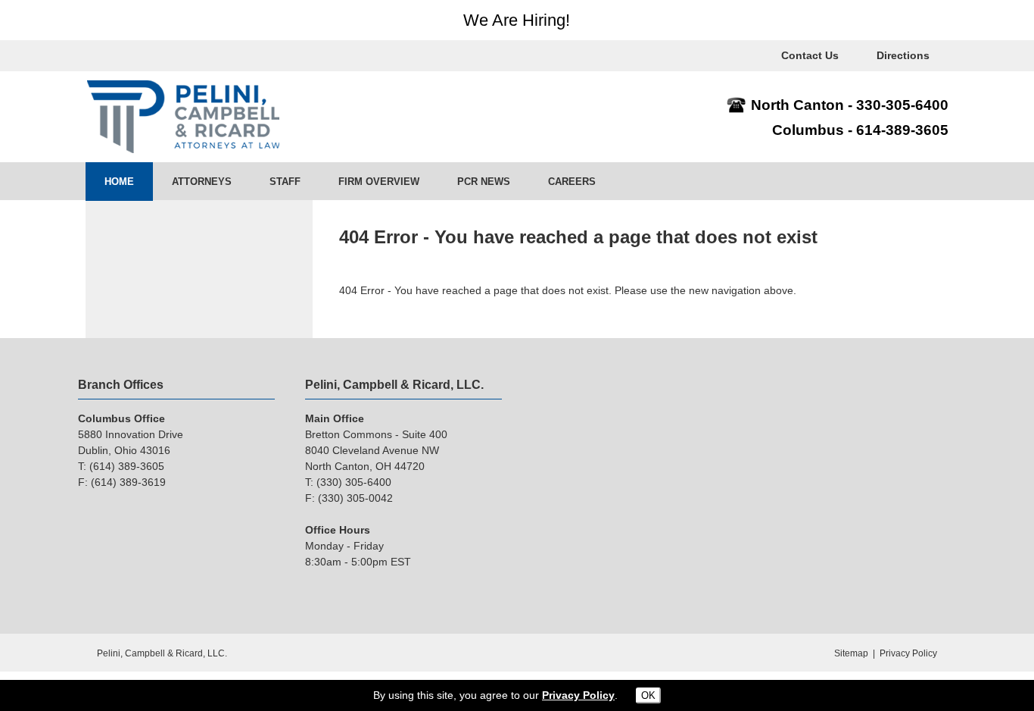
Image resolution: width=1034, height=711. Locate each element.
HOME (119, 181)
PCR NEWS (483, 181)
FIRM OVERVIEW (378, 181)
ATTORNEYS (202, 181)
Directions (903, 55)
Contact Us (810, 55)
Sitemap (851, 653)
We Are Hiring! (516, 20)
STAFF (285, 181)
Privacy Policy (908, 653)
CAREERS (572, 181)
